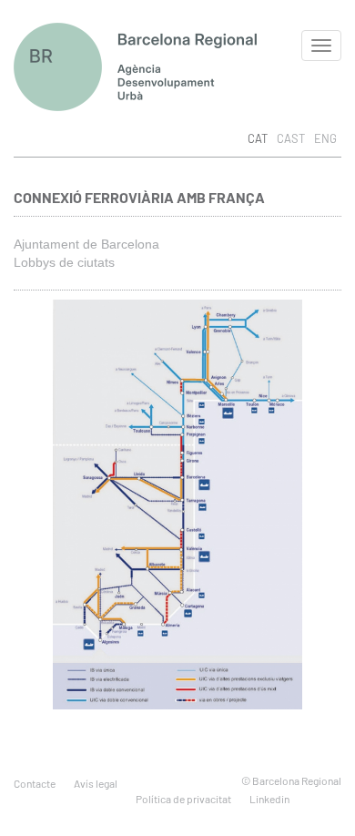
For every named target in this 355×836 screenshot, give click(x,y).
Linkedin (269, 798)
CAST (291, 138)
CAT (258, 138)
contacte (35, 783)
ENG (325, 138)
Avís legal (95, 783)
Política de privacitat (183, 798)
